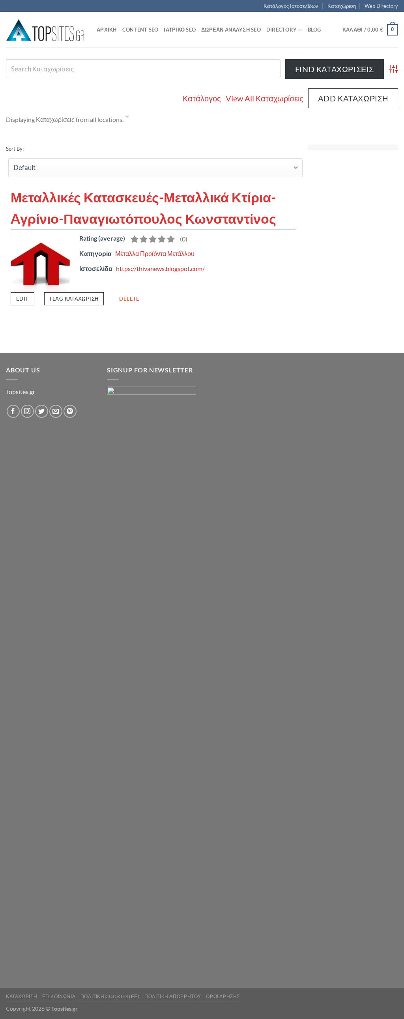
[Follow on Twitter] (41, 411)
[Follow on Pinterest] (70, 411)
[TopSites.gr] (45, 29)
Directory (281, 29)
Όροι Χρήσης (223, 996)
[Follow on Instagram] (27, 411)
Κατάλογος (202, 98)
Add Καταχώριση (353, 98)
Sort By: (15, 149)
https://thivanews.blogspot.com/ (160, 268)
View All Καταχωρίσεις (264, 98)
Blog (314, 29)
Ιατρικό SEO (180, 29)
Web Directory (381, 6)
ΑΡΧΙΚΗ (107, 29)
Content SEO (140, 29)
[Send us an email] (55, 411)
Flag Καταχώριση (74, 298)
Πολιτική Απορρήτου (172, 996)
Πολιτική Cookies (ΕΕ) (110, 996)
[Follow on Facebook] (13, 411)
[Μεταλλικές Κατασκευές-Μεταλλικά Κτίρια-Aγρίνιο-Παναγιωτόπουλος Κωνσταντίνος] (40, 262)
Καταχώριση (341, 6)
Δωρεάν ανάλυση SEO (231, 29)
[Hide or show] (127, 118)
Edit (22, 298)
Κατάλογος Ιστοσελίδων (291, 6)
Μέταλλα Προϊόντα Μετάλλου (155, 253)
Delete (129, 298)
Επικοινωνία (59, 996)
